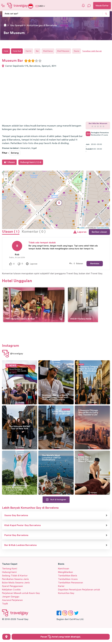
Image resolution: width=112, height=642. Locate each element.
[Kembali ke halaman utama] (17, 5)
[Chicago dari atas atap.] (56, 428)
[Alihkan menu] (3, 5)
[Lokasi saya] (6, 637)
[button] (59, 203)
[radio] (26, 60)
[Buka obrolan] (89, 5)
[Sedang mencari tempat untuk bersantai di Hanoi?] (92, 473)
